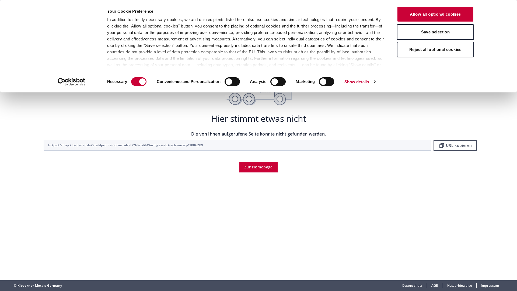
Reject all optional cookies (435, 49)
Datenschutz (412, 285)
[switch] (232, 81)
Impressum (490, 285)
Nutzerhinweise (459, 285)
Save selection (435, 32)
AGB (434, 285)
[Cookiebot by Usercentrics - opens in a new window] (71, 82)
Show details (356, 81)
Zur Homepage (258, 166)
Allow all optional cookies (435, 14)
